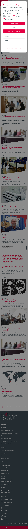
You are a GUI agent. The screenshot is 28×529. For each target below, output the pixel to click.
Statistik (17, 16)
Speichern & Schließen (14, 31)
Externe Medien (9, 19)
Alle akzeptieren (14, 23)
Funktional (7, 16)
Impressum (10, 48)
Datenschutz (17, 48)
